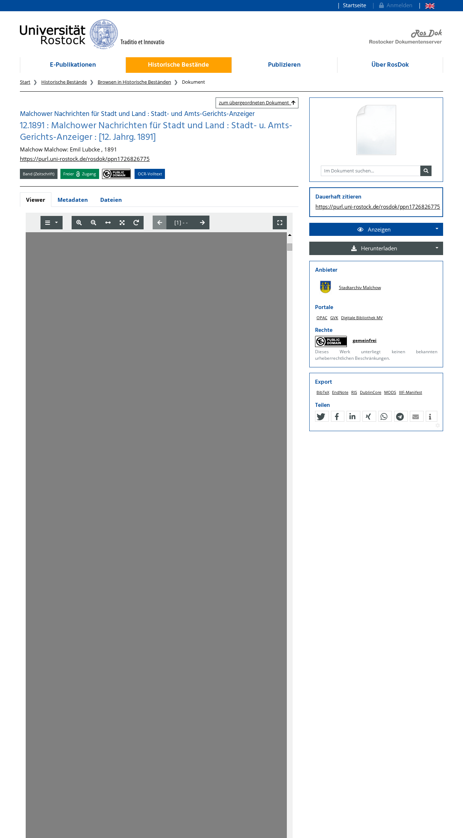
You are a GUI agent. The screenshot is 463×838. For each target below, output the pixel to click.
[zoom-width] (108, 222)
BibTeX (323, 392)
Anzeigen (378, 229)
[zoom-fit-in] (122, 222)
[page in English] (426, 5)
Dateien (111, 199)
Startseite (354, 5)
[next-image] (202, 222)
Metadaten (73, 199)
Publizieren (284, 65)
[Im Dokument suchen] (426, 171)
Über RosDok (390, 65)
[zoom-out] (93, 222)
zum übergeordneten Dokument (255, 102)
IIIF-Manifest (410, 392)
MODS (390, 392)
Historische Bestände (178, 65)
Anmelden (398, 5)
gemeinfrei (365, 340)
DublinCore (370, 392)
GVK (334, 317)
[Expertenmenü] (437, 425)
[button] (320, 416)
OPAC (322, 317)
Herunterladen (378, 248)
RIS (354, 392)
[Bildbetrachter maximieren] (280, 222)
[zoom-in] (79, 222)
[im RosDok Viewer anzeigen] (376, 130)
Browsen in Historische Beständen (134, 82)
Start (25, 82)
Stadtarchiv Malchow (360, 287)
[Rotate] (136, 222)
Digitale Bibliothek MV (362, 317)
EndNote (340, 392)
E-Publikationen (73, 65)
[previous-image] (160, 222)
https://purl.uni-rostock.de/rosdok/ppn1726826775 (85, 158)
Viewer (35, 199)
